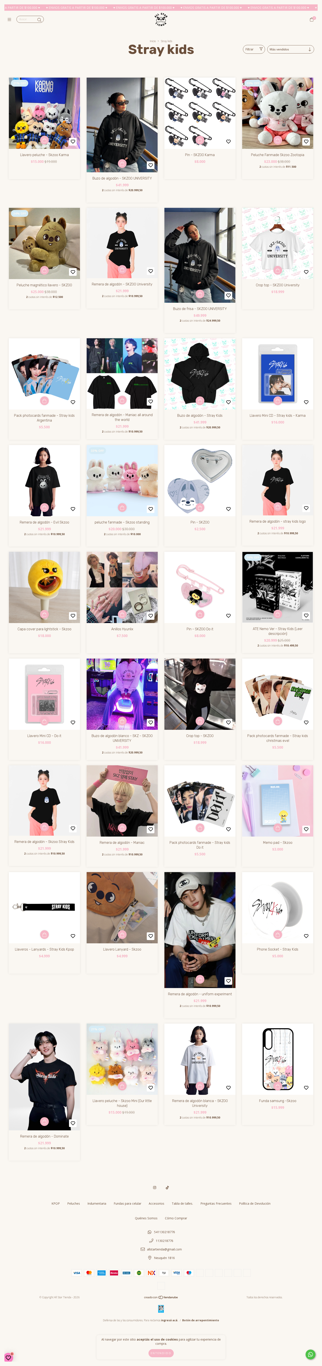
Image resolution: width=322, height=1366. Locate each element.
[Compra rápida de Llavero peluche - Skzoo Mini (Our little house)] (122, 1086)
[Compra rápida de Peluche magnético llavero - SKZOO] (44, 270)
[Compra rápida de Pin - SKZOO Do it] (200, 614)
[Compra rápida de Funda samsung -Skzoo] (277, 1086)
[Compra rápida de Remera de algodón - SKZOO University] (122, 269)
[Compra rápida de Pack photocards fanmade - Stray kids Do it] (200, 827)
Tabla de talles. (182, 1203)
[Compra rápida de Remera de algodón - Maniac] (122, 827)
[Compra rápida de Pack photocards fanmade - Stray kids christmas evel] (277, 721)
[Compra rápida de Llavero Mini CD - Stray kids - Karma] (277, 400)
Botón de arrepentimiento (200, 1320)
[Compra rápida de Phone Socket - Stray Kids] (277, 934)
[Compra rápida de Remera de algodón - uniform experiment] (200, 979)
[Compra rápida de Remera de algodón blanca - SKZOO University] (200, 1086)
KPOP (55, 1203)
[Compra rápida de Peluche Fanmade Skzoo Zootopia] (277, 140)
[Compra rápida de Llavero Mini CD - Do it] (44, 721)
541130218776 (164, 1232)
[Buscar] (39, 20)
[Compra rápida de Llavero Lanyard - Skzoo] (122, 934)
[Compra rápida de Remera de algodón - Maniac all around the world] (122, 400)
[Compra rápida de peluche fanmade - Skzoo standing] (122, 507)
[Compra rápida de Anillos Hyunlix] (122, 614)
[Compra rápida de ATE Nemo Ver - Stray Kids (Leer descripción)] (277, 614)
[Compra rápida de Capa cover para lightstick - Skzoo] (44, 614)
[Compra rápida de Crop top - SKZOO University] (277, 270)
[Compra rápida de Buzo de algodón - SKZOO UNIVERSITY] (122, 163)
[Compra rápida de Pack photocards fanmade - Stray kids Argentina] (44, 400)
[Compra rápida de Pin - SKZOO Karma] (200, 140)
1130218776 (164, 1241)
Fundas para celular (127, 1203)
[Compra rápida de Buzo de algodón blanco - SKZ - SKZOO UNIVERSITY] (122, 721)
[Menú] (10, 19)
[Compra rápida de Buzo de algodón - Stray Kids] (200, 400)
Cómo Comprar (176, 1218)
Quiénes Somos (146, 1218)
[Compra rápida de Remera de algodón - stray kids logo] (277, 506)
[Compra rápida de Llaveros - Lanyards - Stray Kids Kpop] (44, 934)
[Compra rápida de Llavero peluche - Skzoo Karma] (44, 140)
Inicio (153, 41)
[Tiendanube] (161, 1298)
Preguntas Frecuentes (216, 1203)
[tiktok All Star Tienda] (167, 1187)
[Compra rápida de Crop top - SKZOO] (200, 721)
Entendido (161, 1353)
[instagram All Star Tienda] (155, 1187)
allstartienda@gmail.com (164, 1249)
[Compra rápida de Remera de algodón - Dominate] (44, 1121)
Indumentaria (96, 1203)
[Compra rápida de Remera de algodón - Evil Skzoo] (44, 507)
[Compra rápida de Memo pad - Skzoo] (277, 827)
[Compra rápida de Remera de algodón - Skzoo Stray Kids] (44, 827)
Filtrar (249, 49)
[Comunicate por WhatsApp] (310, 1354)
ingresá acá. (169, 1320)
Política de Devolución (255, 1203)
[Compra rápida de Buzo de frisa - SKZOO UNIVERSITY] (200, 294)
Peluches (73, 1203)
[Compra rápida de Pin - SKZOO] (200, 507)
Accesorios (156, 1203)
